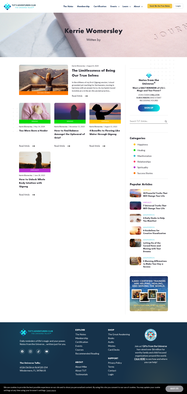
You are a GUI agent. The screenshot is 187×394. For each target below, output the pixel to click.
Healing (35, 121)
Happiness (105, 121)
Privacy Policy (115, 362)
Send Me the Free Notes (160, 6)
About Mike (81, 366)
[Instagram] (30, 351)
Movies (111, 345)
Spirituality (35, 170)
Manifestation (144, 156)
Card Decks (114, 349)
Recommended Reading (87, 353)
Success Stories (43, 93)
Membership (81, 338)
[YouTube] (46, 351)
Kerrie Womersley (78, 66)
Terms (111, 366)
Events (78, 345)
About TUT (81, 370)
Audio (111, 342)
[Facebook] (22, 351)
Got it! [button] (174, 389)
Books (111, 338)
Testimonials (81, 374)
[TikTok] (38, 351)
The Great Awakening (119, 334)
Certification (81, 342)
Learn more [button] (51, 390)
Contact (112, 370)
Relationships (144, 161)
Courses (79, 349)
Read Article (77, 96)
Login (178, 6)
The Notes (80, 334)
